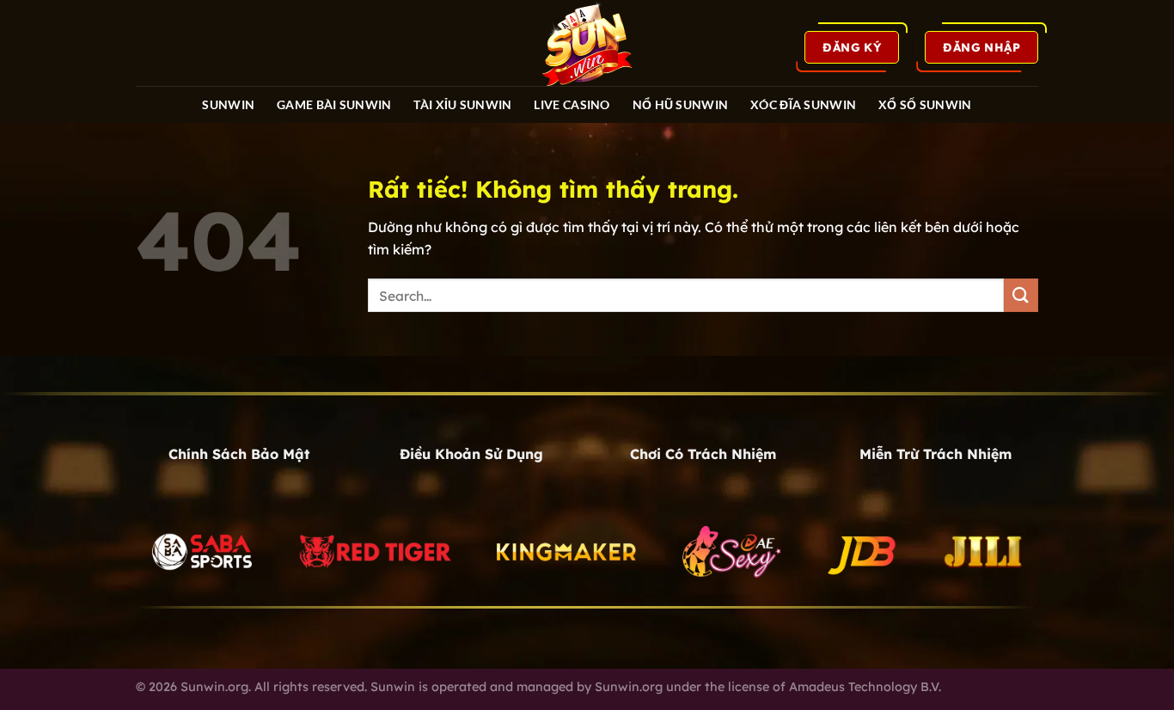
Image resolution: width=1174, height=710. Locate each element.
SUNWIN (228, 104)
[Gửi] (1021, 295)
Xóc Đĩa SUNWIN (803, 104)
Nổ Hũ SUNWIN (680, 104)
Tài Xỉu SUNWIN (462, 104)
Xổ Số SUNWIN (924, 104)
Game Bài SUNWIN (334, 104)
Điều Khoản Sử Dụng (471, 453)
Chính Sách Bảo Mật (238, 453)
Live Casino (571, 104)
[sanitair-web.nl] (587, 43)
